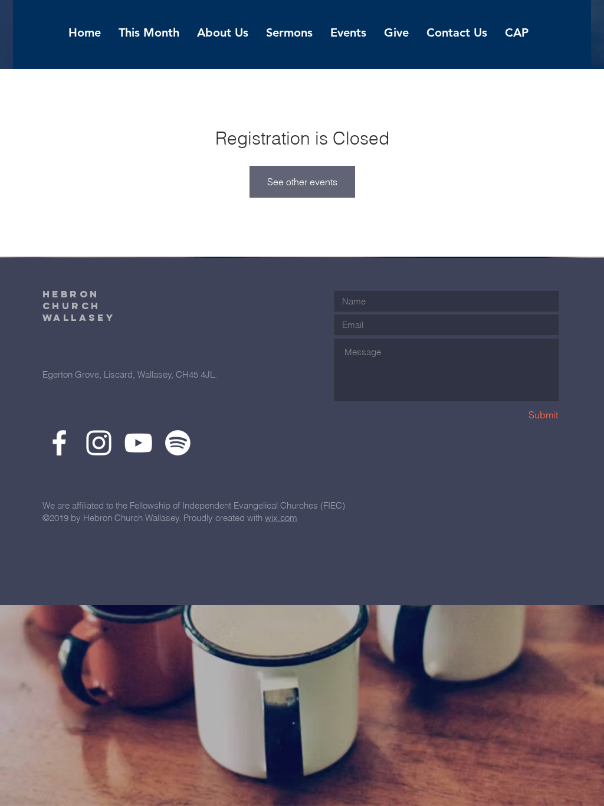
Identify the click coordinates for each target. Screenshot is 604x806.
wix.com (281, 517)
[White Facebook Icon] (59, 443)
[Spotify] (178, 443)
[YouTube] (138, 443)
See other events (302, 182)
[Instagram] (99, 443)
